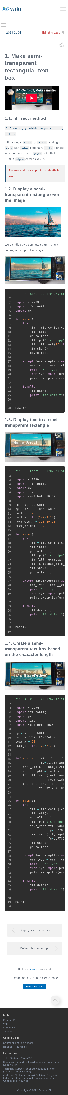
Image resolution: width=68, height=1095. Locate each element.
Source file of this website (18, 1042)
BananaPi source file (15, 1046)
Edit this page (51, 32)
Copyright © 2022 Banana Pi (34, 1090)
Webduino (9, 1027)
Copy (59, 293)
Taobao (7, 1031)
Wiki (5, 1023)
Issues (33, 969)
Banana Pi (9, 1020)
